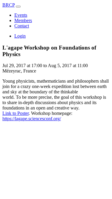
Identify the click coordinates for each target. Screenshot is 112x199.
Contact (21, 25)
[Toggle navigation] (18, 6)
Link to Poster (15, 113)
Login (20, 35)
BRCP (8, 4)
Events (20, 15)
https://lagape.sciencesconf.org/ (31, 118)
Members (23, 20)
